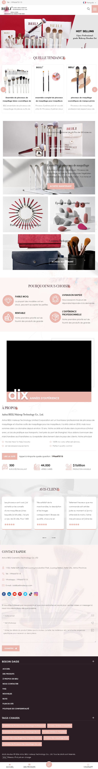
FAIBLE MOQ (21, 296)
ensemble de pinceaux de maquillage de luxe (22, 744)
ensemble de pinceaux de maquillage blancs (21, 732)
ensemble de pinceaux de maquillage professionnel (24, 726)
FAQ (4, 689)
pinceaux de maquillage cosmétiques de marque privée (49, 99)
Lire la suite (9, 456)
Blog (5, 699)
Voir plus (15, 108)
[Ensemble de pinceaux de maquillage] (49, 176)
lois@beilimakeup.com (22, 585)
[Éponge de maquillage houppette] (72, 214)
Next (94, 89)
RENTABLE (20, 313)
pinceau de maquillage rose (56, 738)
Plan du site (8, 704)
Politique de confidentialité (16, 709)
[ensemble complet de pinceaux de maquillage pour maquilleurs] (17, 79)
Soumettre (8, 648)
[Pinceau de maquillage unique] (25, 214)
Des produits (8, 674)
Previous (3, 89)
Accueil (6, 669)
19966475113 (16, 2)
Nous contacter (10, 684)
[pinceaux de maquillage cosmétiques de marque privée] (49, 79)
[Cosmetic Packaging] (49, 252)
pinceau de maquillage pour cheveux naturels (22, 738)
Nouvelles (7, 694)
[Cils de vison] (49, 139)
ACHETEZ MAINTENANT (61, 148)
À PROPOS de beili (10, 679)
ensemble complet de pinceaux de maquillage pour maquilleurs (16, 99)
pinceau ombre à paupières (59, 726)
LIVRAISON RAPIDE (72, 295)
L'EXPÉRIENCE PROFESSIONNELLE (71, 313)
